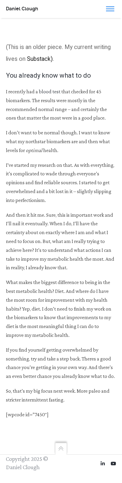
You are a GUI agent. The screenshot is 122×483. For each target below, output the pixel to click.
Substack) (40, 59)
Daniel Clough (22, 9)
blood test (49, 91)
